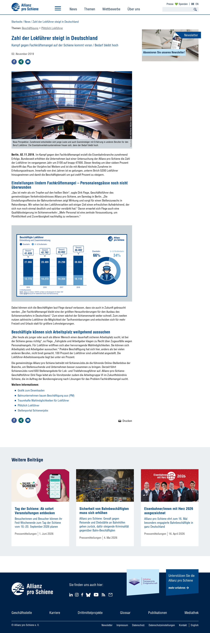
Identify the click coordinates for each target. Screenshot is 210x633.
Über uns (133, 9)
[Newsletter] (111, 594)
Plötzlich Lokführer (52, 28)
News (73, 9)
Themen (89, 9)
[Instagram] (77, 595)
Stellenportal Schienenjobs (33, 410)
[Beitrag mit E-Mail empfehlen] (28, 61)
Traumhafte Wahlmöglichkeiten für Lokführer (43, 400)
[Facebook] (82, 594)
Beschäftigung (30, 28)
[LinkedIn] (71, 594)
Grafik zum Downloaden (31, 390)
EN (197, 4)
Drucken (127, 420)
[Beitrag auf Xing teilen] (21, 61)
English (195, 625)
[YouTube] (96, 594)
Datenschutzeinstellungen (162, 625)
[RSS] (104, 594)
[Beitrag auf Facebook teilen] (14, 61)
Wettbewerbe (111, 9)
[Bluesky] (88, 597)
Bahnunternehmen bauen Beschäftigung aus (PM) (46, 395)
